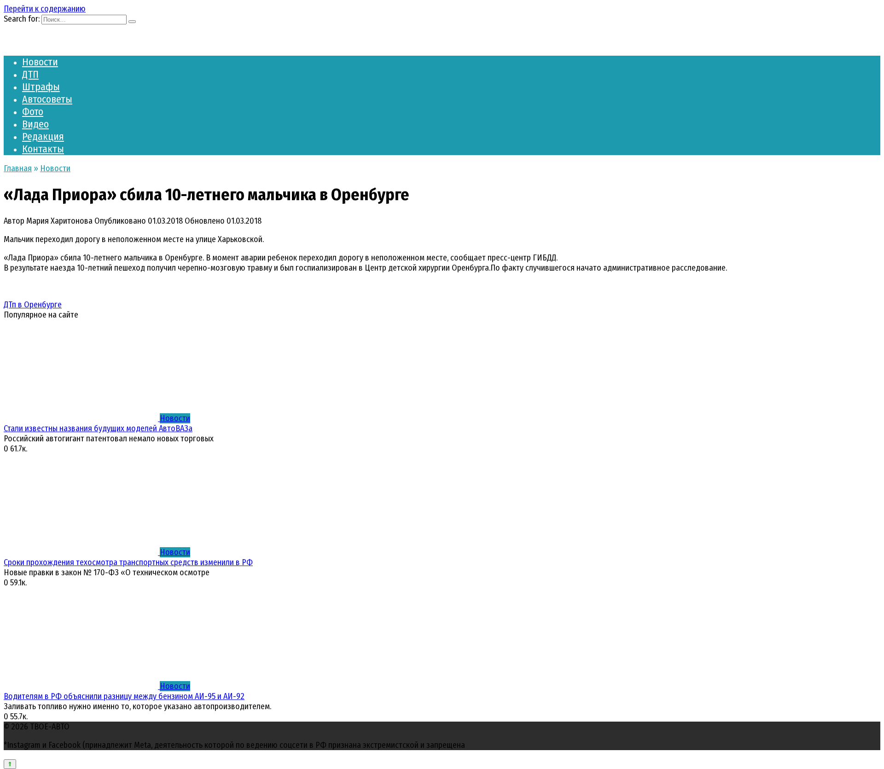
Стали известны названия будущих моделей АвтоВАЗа (98, 428)
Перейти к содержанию (45, 9)
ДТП (30, 74)
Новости (40, 62)
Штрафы (41, 87)
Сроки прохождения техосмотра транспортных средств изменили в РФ (128, 562)
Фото (32, 111)
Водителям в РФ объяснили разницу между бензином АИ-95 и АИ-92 (124, 696)
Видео (35, 124)
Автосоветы (47, 99)
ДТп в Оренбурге (33, 305)
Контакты (43, 149)
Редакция (43, 136)
